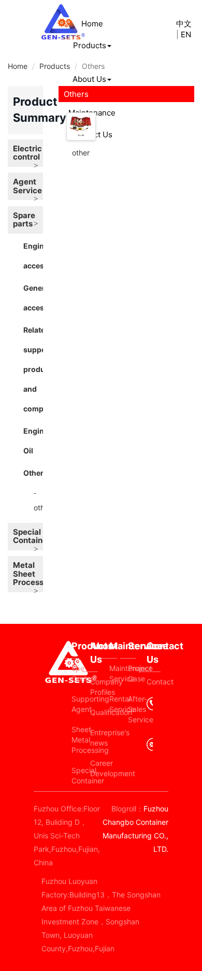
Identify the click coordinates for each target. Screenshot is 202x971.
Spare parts (24, 219)
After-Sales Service (132, 709)
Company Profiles (94, 686)
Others (35, 472)
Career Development (94, 768)
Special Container (28, 536)
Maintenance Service (113, 673)
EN (186, 34)
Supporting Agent (75, 703)
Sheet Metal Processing (75, 739)
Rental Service (113, 703)
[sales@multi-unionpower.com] (150, 748)
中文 (184, 23)
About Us (89, 79)
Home (92, 23)
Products (89, 45)
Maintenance (113, 645)
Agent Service (27, 186)
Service (132, 645)
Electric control (27, 153)
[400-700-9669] (150, 712)
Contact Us (154, 652)
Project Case (132, 673)
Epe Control (75, 673)
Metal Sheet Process (28, 573)
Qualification (94, 712)
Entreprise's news (94, 737)
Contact (154, 681)
